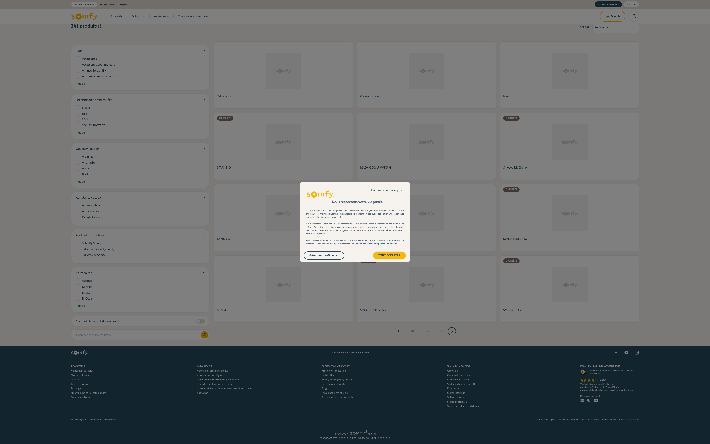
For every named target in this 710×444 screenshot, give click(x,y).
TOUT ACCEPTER (389, 255)
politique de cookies (387, 243)
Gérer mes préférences (324, 255)
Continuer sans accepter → (388, 190)
